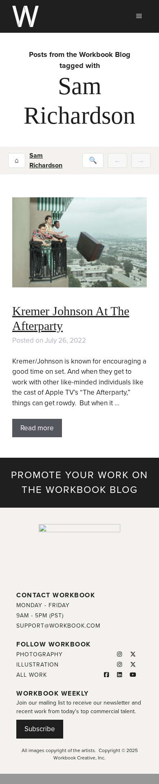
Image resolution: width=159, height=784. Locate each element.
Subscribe (39, 729)
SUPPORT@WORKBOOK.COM (58, 625)
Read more (37, 428)
